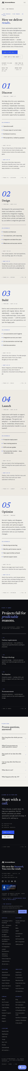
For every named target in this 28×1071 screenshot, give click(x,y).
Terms (10, 1064)
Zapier (17, 931)
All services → (6, 964)
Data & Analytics (6, 958)
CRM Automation (6, 944)
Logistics (18, 986)
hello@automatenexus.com (9, 877)
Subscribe (22, 911)
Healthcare (18, 972)
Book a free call (10, 52)
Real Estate (19, 975)
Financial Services (20, 983)
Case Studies (5, 1007)
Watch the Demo (6, 986)
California (4, 1036)
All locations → (6, 1050)
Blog (17, 999)
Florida (4, 1045)
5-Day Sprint (19, 1023)
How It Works (5, 983)
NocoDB (18, 936)
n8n (17, 925)
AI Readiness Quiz (20, 1010)
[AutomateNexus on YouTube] (12, 881)
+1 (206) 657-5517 (7, 875)
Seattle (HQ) (5, 1031)
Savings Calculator (21, 1007)
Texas (3, 1039)
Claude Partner (6, 980)
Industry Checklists (21, 1020)
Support (4, 1021)
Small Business (6, 975)
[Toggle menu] (24, 2)
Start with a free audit (12, 56)
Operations (5, 972)
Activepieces (19, 933)
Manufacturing (19, 980)
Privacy (4, 1064)
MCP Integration (20, 941)
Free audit (8, 836)
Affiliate (4, 1015)
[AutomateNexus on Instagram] (9, 881)
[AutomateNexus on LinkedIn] (2, 881)
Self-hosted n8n (20, 939)
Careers (4, 1010)
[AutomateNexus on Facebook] (15, 881)
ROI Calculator (19, 1005)
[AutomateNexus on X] (6, 881)
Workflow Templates (21, 1017)
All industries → (20, 991)
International (5, 1047)
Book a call (8, 832)
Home (3, 8)
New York (4, 1042)
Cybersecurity (5, 961)
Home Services (20, 988)
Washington (5, 1034)
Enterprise (4, 977)
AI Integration (5, 946)
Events (3, 1018)
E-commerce (19, 977)
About (3, 999)
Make (17, 928)
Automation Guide (20, 1002)
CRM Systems (19, 944)
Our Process (5, 988)
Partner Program (6, 1013)
